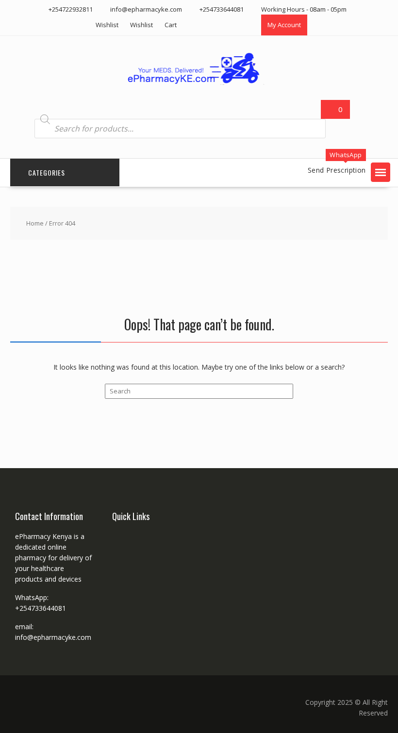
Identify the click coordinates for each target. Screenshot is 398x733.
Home (35, 223)
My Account (284, 24)
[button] (380, 172)
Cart (171, 24)
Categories (46, 172)
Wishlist (107, 24)
